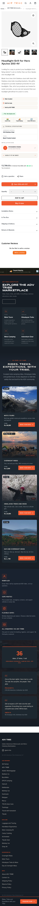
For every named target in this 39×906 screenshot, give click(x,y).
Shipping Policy (7, 881)
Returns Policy (6, 884)
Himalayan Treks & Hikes (10, 862)
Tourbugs (5, 807)
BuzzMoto (5, 777)
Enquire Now (27, 901)
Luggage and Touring (9, 823)
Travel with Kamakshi (9, 810)
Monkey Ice (6, 791)
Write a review (19, 253)
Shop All (4, 846)
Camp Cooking (7, 833)
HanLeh (4, 784)
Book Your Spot (25, 424)
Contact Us (5, 877)
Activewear (5, 836)
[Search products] (25, 3)
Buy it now (19, 203)
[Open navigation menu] (4, 3)
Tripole (4, 814)
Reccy (4, 801)
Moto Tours (5, 859)
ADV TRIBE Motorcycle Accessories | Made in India (15, 8)
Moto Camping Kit (8, 830)
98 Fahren (5, 764)
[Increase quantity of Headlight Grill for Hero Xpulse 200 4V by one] (35, 191)
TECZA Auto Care (7, 804)
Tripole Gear (6, 840)
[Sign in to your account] (30, 3)
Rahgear (5, 797)
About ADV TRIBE (7, 874)
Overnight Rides (7, 856)
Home (2, 9)
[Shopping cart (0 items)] (35, 3)
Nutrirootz (5, 794)
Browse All (9, 301)
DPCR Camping (7, 780)
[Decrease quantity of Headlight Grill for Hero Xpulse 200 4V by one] (11, 191)
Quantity (4, 192)
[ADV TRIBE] (14, 3)
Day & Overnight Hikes (9, 866)
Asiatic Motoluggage (8, 770)
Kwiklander (5, 787)
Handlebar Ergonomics (9, 826)
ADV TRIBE (5, 767)
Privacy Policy (6, 887)
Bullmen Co (5, 774)
